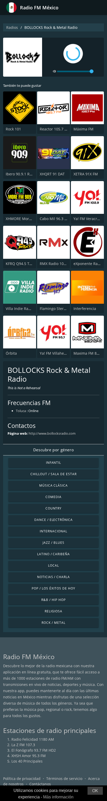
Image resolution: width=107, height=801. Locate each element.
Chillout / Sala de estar (53, 474)
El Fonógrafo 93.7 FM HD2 (33, 750)
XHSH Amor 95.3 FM (28, 755)
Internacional (53, 531)
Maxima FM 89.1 (87, 353)
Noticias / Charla (53, 577)
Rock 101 (13, 129)
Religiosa (53, 611)
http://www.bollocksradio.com (52, 433)
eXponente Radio (88, 263)
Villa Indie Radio (20, 308)
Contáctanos (40, 784)
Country (53, 508)
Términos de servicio (64, 778)
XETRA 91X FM (85, 173)
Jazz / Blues (53, 542)
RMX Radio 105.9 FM (57, 263)
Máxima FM (83, 129)
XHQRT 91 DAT (52, 173)
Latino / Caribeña (53, 554)
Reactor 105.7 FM (55, 129)
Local (53, 565)
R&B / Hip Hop (53, 600)
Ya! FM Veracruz (87, 218)
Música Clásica (53, 485)
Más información (58, 797)
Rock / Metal (53, 622)
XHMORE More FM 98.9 (26, 218)
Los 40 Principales (27, 761)
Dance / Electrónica (53, 520)
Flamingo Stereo (54, 308)
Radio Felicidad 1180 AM (32, 739)
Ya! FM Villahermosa (57, 353)
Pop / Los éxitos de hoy (53, 588)
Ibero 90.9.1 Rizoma (23, 173)
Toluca (21, 410)
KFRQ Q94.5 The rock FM (27, 263)
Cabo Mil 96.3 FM (55, 218)
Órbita (11, 353)
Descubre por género (53, 449)
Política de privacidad (22, 778)
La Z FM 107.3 (23, 744)
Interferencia (84, 308)
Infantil (53, 462)
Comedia (53, 497)
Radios (12, 27)
